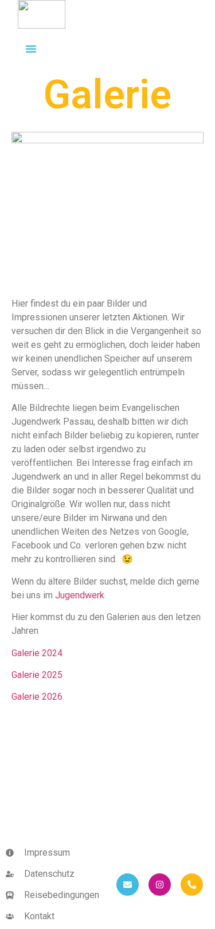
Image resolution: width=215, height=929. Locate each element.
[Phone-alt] (192, 884)
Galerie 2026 (36, 696)
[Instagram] (159, 884)
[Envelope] (127, 884)
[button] (31, 48)
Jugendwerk (79, 595)
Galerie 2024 (36, 653)
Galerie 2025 (36, 674)
